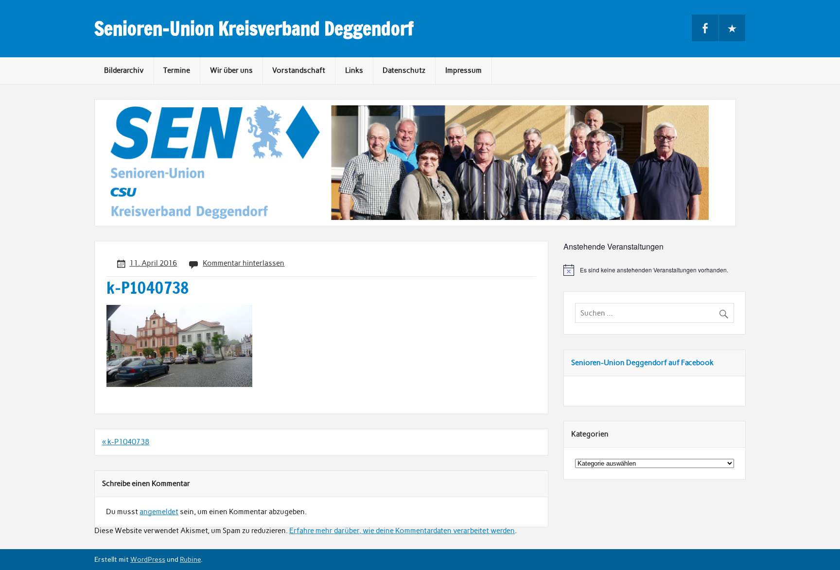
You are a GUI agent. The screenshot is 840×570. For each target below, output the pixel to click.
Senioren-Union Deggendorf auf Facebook (642, 362)
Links (354, 70)
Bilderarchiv (124, 70)
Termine (176, 70)
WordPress (147, 559)
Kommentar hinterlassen (243, 263)
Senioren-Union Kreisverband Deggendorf (254, 29)
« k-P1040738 (125, 441)
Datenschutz (404, 70)
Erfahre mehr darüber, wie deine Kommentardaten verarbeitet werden (402, 530)
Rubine (190, 559)
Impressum (463, 70)
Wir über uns (231, 70)
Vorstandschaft (298, 70)
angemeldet (159, 511)
